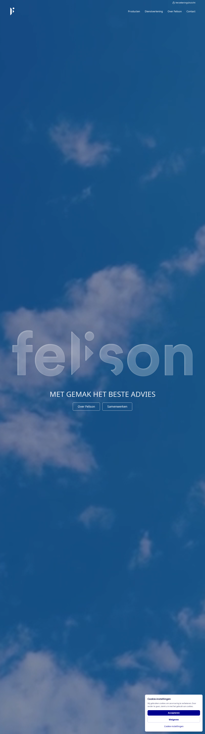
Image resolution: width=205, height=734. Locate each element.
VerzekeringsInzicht (185, 2)
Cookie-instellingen (174, 726)
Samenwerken (117, 406)
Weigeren (174, 719)
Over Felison (86, 406)
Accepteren (174, 712)
